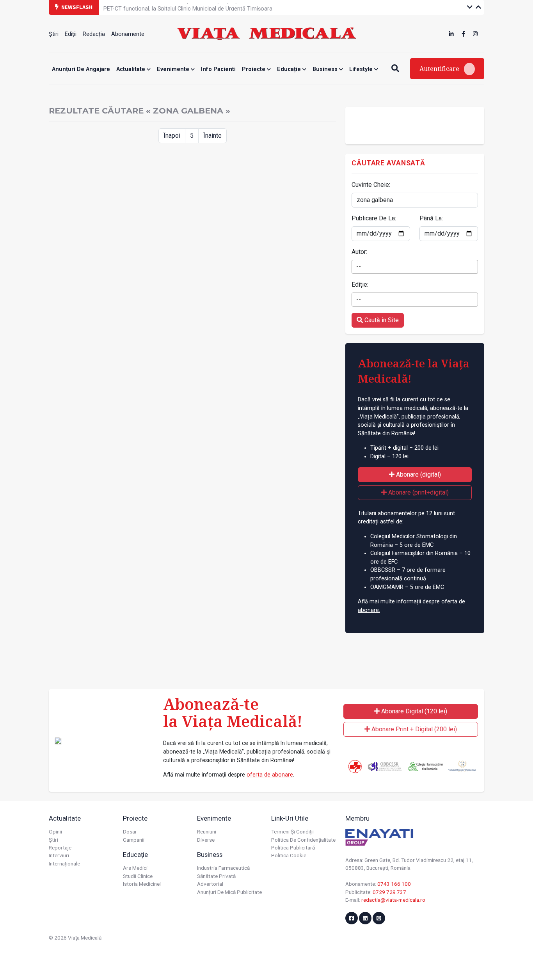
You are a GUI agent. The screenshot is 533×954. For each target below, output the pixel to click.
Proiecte (254, 69)
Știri (54, 34)
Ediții (70, 34)
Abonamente (127, 34)
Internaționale (64, 863)
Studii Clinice (138, 876)
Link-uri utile (289, 818)
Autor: (359, 251)
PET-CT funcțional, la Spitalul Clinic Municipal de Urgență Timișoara (187, 7)
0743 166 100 (394, 884)
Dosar (130, 831)
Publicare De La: (374, 218)
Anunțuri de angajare (81, 69)
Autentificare (440, 68)
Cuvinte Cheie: (371, 184)
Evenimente (174, 69)
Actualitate (131, 69)
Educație (289, 69)
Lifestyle (361, 69)
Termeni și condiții (292, 831)
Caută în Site (381, 320)
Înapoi (171, 135)
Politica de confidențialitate (303, 840)
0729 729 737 (389, 892)
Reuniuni (206, 831)
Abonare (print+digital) (418, 492)
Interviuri (59, 855)
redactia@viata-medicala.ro (393, 900)
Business (326, 69)
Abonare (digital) (417, 474)
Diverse (206, 840)
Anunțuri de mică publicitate (229, 892)
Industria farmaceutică (223, 868)
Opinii (55, 831)
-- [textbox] (358, 266)
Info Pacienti (218, 69)
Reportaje (60, 847)
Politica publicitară (293, 847)
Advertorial (210, 884)
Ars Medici (135, 868)
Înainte (212, 135)
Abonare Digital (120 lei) (413, 711)
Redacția (94, 34)
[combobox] (415, 267)
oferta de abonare (270, 774)
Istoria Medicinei (142, 884)
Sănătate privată (216, 876)
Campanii (133, 840)
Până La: (431, 218)
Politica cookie (288, 855)
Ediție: (360, 284)
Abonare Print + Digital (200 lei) (413, 729)
